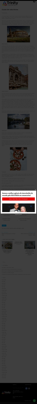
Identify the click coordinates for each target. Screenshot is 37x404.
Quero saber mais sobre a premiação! (18, 199)
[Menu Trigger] (34, 1)
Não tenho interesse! (18, 214)
